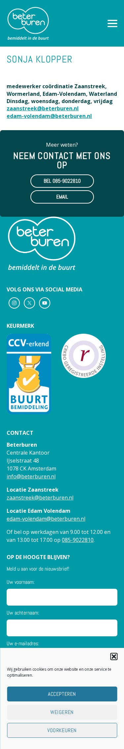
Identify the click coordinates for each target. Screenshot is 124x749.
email (62, 196)
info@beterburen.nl (31, 476)
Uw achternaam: (23, 612)
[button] (113, 656)
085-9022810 (78, 539)
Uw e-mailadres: (23, 643)
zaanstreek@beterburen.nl (43, 108)
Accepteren (62, 694)
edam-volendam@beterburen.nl (49, 116)
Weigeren (61, 712)
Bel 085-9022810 (62, 180)
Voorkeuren (61, 730)
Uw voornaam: (20, 582)
